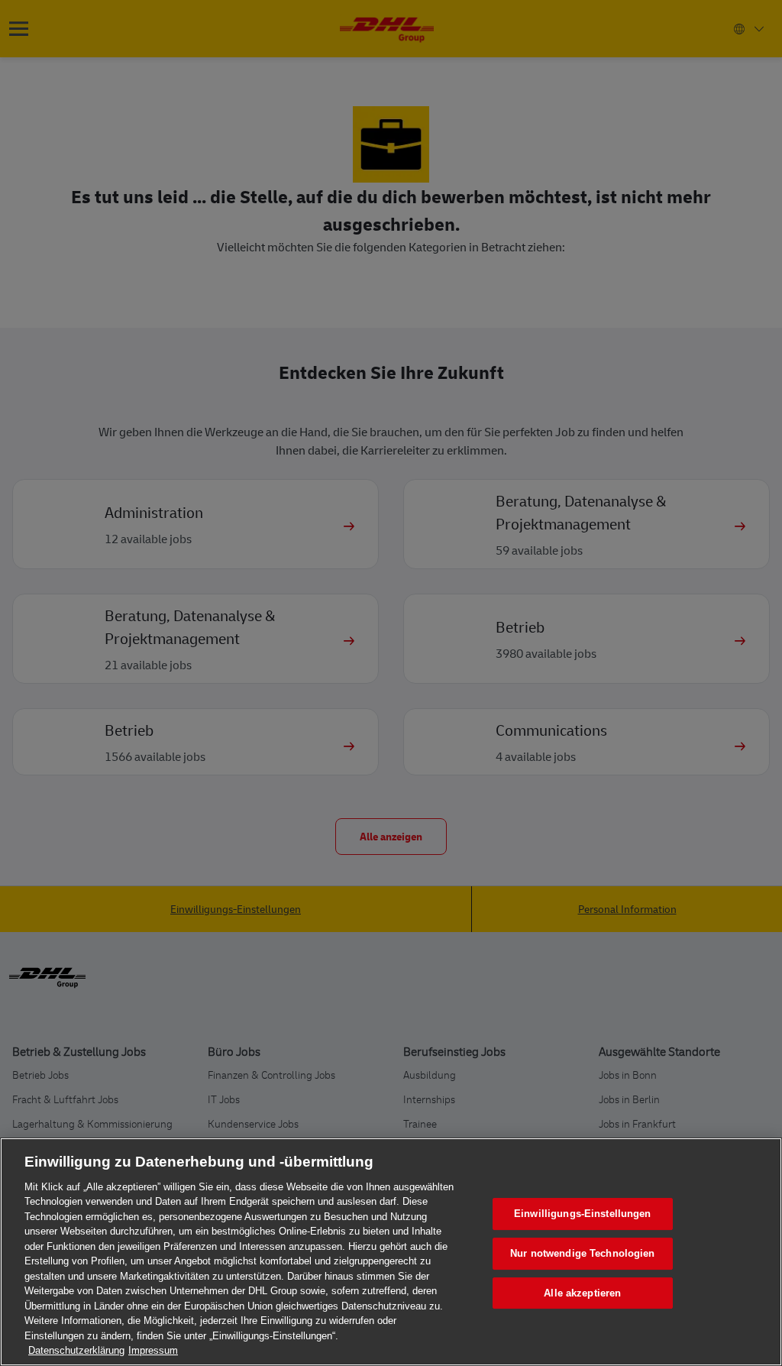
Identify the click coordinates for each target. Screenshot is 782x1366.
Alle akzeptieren (582, 1293)
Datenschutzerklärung (76, 1350)
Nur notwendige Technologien (582, 1253)
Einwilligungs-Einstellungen (582, 1214)
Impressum (153, 1350)
